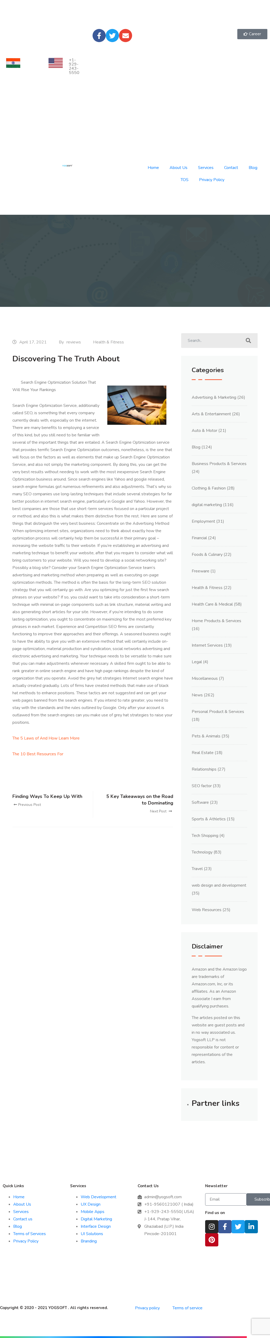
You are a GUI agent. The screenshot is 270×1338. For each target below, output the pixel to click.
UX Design (90, 1204)
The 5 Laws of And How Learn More (46, 738)
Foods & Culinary (207, 554)
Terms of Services (29, 1234)
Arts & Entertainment (211, 414)
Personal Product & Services (218, 712)
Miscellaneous (205, 678)
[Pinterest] (211, 1239)
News (197, 695)
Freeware (200, 571)
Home (153, 168)
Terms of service (187, 1308)
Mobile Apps (92, 1212)
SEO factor (202, 786)
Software (200, 802)
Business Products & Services (219, 464)
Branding (89, 1241)
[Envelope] (125, 35)
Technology (202, 852)
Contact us (22, 1219)
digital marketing (207, 505)
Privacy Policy (211, 180)
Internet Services (207, 645)
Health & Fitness (108, 342)
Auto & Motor (204, 430)
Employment (203, 521)
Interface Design (96, 1226)
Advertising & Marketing (214, 397)
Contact (231, 168)
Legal (197, 662)
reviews (73, 342)
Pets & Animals (206, 736)
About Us (178, 168)
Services (206, 168)
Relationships (204, 769)
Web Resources (206, 910)
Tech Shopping (205, 835)
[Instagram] (211, 1226)
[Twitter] (112, 35)
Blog (253, 168)
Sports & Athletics (209, 819)
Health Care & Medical (212, 604)
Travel (197, 869)
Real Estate (203, 753)
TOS (185, 180)
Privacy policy (148, 1308)
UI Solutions (92, 1234)
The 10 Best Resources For (37, 754)
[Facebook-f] (99, 35)
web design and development (219, 885)
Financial (199, 538)
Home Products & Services (216, 621)
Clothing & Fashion (209, 488)
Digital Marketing (96, 1219)
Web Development (98, 1197)
